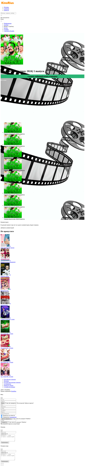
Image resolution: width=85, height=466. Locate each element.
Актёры (6, 25)
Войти (2, 403)
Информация (7, 23)
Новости (6, 10)
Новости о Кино (8, 385)
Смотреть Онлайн (9, 31)
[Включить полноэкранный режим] (3, 463)
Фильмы (6, 7)
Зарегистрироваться (6, 418)
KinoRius (13, 391)
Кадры (6, 28)
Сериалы (6, 8)
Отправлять (4, 422)
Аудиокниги (7, 384)
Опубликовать (4, 442)
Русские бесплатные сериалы (12, 382)
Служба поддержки (9, 387)
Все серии (3, 80)
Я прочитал (10, 417)
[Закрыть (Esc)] (1, 463)
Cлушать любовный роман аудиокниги (42, 76)
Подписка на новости (9, 415)
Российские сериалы (10, 379)
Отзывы (6, 29)
